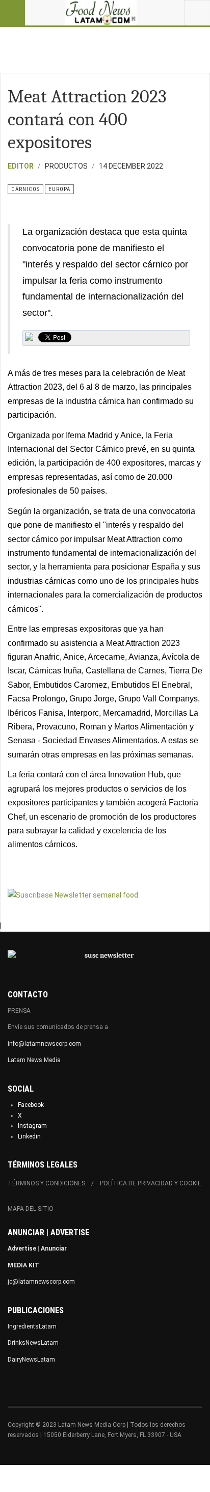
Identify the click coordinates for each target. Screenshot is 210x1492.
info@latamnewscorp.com (44, 1043)
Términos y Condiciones (46, 1183)
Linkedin (29, 1136)
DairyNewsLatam (31, 1359)
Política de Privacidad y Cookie (150, 1183)
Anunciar (54, 1248)
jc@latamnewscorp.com (41, 1281)
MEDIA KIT (23, 1265)
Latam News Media (34, 1060)
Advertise (22, 1248)
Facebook (31, 1104)
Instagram (32, 1125)
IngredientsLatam (32, 1326)
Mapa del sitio (31, 1208)
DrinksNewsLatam (33, 1342)
